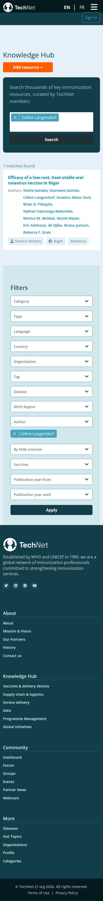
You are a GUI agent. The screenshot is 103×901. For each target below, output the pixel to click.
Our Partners (14, 639)
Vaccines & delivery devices (26, 686)
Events (8, 781)
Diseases (10, 828)
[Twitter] (6, 586)
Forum (8, 765)
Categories (12, 861)
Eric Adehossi (34, 225)
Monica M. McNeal (39, 218)
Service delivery (28, 241)
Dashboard (12, 757)
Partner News (14, 789)
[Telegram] (25, 586)
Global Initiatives (17, 726)
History (9, 647)
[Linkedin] (15, 586)
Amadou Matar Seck (73, 197)
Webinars (11, 798)
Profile (8, 852)
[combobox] (52, 122)
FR (83, 7)
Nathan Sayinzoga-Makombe (47, 211)
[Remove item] (15, 117)
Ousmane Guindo (64, 190)
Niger (58, 241)
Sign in (91, 17)
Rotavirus (78, 241)
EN (68, 7)
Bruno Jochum (76, 225)
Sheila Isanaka (35, 190)
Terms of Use (39, 892)
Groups (9, 773)
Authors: (15, 190)
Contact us (12, 655)
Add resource (26, 67)
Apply (51, 510)
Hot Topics (12, 836)
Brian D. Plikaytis (37, 204)
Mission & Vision (17, 631)
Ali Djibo (55, 225)
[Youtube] (35, 586)
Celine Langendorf (38, 197)
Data (7, 710)
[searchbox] (53, 126)
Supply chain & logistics (23, 694)
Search (51, 139)
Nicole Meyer (68, 218)
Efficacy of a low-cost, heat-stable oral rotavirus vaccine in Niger (46, 180)
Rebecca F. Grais (37, 232)
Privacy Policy (67, 892)
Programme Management (24, 718)
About (8, 623)
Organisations (15, 844)
